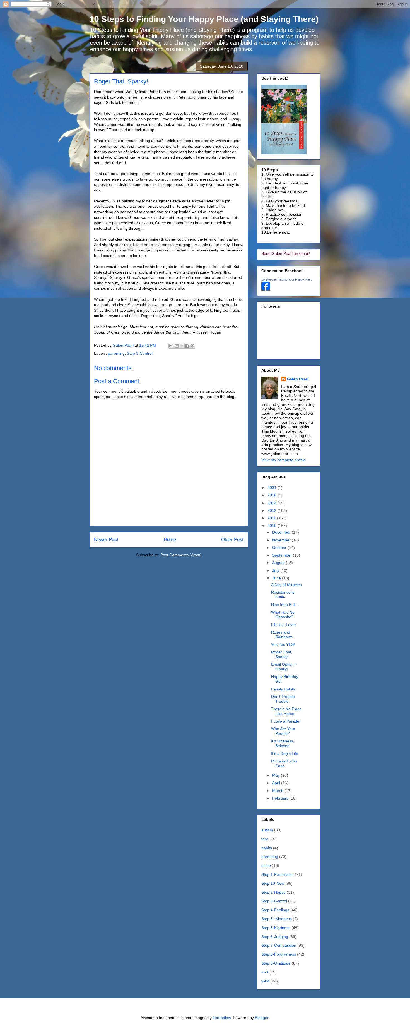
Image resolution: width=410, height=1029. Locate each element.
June (277, 578)
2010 (272, 525)
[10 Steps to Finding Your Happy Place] (265, 289)
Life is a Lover (283, 624)
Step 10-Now (272, 883)
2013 (272, 503)
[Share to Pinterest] (192, 346)
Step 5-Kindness (275, 927)
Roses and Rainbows (282, 634)
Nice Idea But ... (285, 604)
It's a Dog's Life (284, 753)
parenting (116, 353)
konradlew (222, 1017)
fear (264, 839)
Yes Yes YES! (283, 644)
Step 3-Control (140, 353)
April (276, 783)
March (278, 790)
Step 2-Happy (273, 892)
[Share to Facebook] (187, 346)
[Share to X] (182, 346)
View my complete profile (283, 460)
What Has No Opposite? (283, 614)
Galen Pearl (124, 345)
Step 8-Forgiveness (278, 954)
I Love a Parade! (285, 721)
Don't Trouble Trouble (283, 699)
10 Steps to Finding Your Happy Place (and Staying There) (204, 19)
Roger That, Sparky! (281, 654)
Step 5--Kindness (276, 919)
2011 (272, 518)
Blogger (261, 1017)
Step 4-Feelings (275, 910)
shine (266, 865)
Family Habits (283, 689)
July (276, 570)
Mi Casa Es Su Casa (284, 763)
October (280, 547)
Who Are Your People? (283, 731)
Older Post (232, 539)
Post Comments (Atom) (181, 555)
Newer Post (106, 539)
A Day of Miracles (286, 584)
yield (265, 981)
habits (266, 848)
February (281, 798)
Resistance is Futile (283, 594)
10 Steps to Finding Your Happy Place (286, 279)
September (282, 555)
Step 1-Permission (277, 874)
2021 (272, 487)
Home (170, 539)
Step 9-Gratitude (276, 963)
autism (267, 830)
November (282, 540)
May (276, 775)
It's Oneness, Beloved (282, 743)
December (282, 532)
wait (264, 972)
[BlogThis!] (176, 346)
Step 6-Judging (274, 936)
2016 (272, 495)
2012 (272, 510)
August (279, 562)
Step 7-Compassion (278, 945)
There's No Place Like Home (286, 711)
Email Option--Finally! (283, 666)
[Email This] (171, 346)
